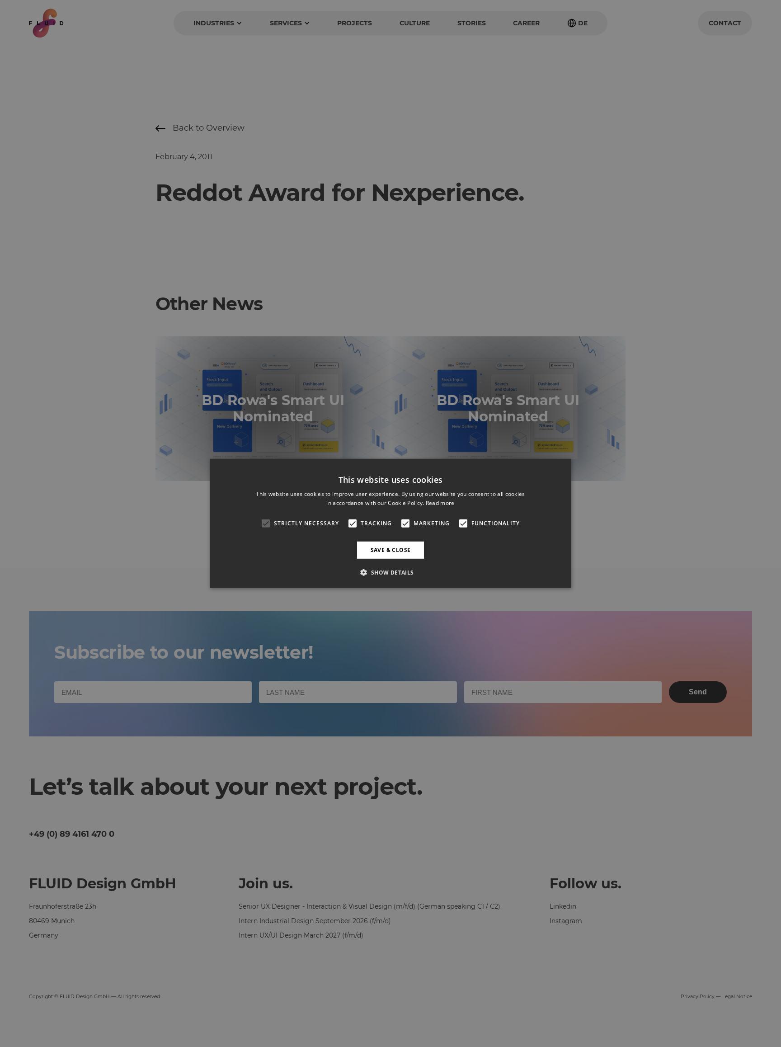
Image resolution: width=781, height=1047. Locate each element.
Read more (440, 503)
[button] (390, 572)
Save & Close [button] (391, 550)
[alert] (390, 523)
